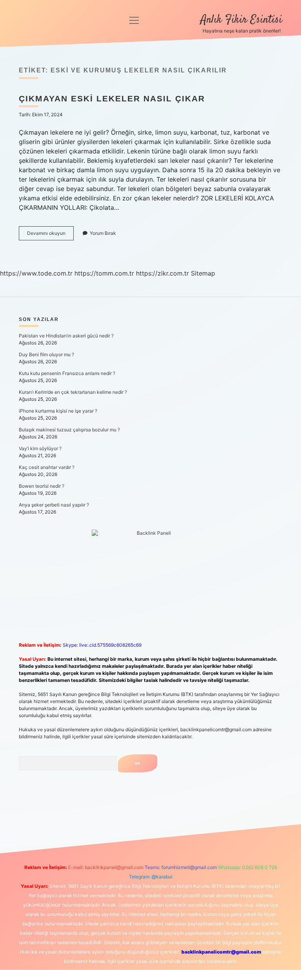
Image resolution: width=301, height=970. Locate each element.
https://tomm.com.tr (104, 273)
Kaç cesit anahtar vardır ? (46, 467)
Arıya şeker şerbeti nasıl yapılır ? (54, 505)
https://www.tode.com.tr (36, 273)
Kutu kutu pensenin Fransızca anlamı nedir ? (67, 373)
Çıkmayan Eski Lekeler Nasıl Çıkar (112, 98)
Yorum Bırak (103, 233)
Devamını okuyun (50, 235)
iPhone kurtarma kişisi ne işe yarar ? (58, 411)
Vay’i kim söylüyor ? (40, 448)
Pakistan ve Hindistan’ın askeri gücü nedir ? (66, 336)
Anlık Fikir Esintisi (241, 20)
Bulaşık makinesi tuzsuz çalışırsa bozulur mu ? (69, 430)
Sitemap (203, 273)
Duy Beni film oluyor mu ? (46, 354)
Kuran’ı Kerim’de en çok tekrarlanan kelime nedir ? (73, 392)
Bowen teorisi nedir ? (41, 486)
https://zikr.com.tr (162, 273)
